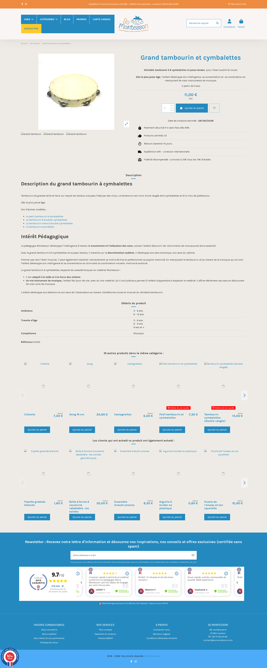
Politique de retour (49, 642)
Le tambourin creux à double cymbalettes (49, 223)
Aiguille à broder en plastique (165, 505)
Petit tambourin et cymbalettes (171, 416)
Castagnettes (122, 414)
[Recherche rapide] (217, 23)
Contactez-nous (161, 629)
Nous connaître (49, 629)
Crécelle (29, 414)
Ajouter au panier (194, 108)
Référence (27, 341)
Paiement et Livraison (105, 634)
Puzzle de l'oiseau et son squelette (213, 505)
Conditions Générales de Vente (161, 638)
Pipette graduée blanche (34, 503)
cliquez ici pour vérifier (158, 603)
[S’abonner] (193, 555)
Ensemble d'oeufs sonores (124, 503)
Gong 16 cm (76, 414)
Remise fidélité (105, 638)
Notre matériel (49, 634)
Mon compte (105, 629)
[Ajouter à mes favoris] (214, 108)
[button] (22, 395)
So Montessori (152, 656)
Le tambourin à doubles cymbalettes (46, 219)
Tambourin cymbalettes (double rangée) (214, 417)
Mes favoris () (238, 4)
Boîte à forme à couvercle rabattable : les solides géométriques (79, 508)
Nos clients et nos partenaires (49, 638)
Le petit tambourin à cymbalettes (44, 216)
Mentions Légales (161, 634)
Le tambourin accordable (40, 226)
